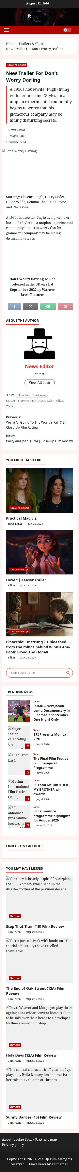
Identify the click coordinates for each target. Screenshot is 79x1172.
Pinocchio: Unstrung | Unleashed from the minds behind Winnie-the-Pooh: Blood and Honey (38, 646)
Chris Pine (23, 395)
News (36, 701)
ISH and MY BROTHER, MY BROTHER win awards (19, 790)
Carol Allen (14, 932)
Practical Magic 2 (21, 518)
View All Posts (39, 382)
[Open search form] (76, 30)
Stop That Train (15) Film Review (35, 926)
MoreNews (37, 1164)
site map (50, 1139)
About (6, 1139)
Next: (39, 438)
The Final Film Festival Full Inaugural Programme (19, 764)
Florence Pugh (27, 400)
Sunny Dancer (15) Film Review (34, 1117)
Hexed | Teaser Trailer (26, 579)
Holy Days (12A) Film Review (31, 1055)
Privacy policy (13, 1144)
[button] (6, 30)
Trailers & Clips (16, 64)
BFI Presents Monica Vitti (19, 737)
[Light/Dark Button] (67, 30)
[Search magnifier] (68, 673)
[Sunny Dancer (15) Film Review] (39, 1089)
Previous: (36, 422)
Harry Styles (46, 400)
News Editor (16, 130)
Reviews (15, 915)
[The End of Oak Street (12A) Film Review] (39, 960)
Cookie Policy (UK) (27, 1139)
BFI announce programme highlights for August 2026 (19, 816)
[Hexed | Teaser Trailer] (39, 552)
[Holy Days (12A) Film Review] (39, 1027)
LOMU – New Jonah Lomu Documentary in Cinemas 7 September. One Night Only (19, 711)
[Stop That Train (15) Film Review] (39, 898)
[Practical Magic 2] (39, 490)
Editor (11, 585)
